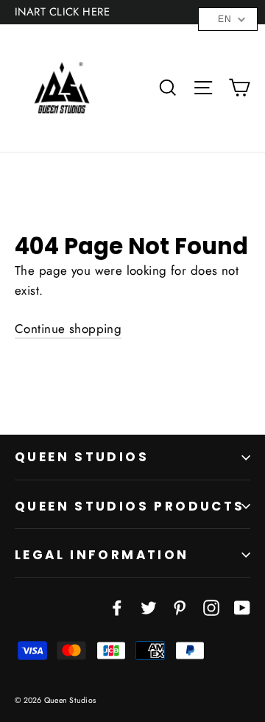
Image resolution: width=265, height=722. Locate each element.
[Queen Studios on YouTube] (242, 606)
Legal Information (102, 555)
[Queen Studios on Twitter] (149, 606)
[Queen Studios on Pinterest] (180, 606)
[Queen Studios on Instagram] (211, 606)
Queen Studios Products (130, 506)
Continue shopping (68, 328)
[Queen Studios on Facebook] (117, 606)
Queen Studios (82, 457)
